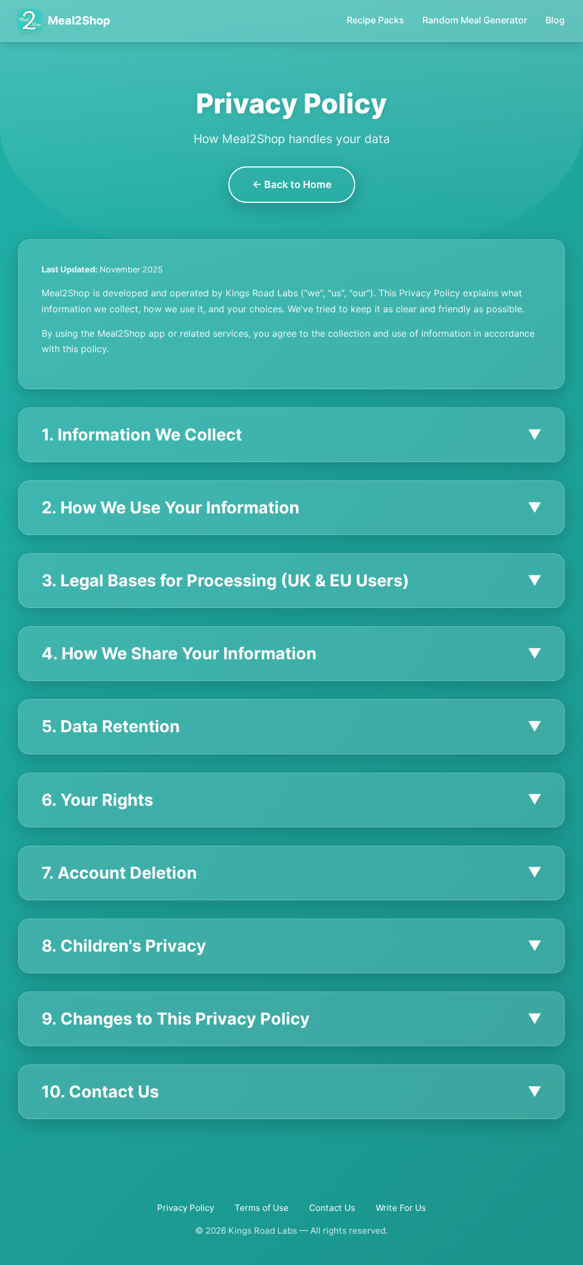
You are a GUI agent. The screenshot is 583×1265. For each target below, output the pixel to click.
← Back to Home (291, 184)
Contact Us (332, 1207)
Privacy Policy (185, 1207)
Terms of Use (262, 1207)
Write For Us (401, 1207)
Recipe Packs (375, 20)
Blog (555, 20)
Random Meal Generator (474, 20)
